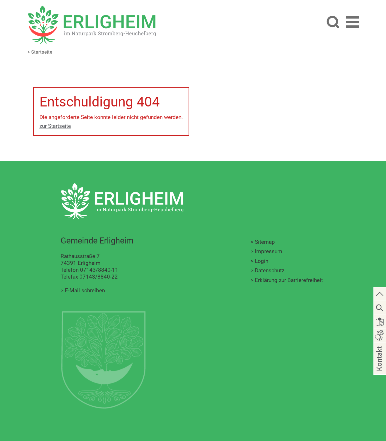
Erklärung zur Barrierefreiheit (289, 280)
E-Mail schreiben (85, 290)
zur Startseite (55, 126)
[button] (352, 23)
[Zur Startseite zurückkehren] (91, 8)
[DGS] (380, 335)
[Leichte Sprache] (380, 321)
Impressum (268, 251)
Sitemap (265, 242)
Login (261, 261)
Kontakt (379, 367)
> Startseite (39, 52)
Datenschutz (269, 270)
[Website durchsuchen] (333, 22)
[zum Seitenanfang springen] (380, 293)
